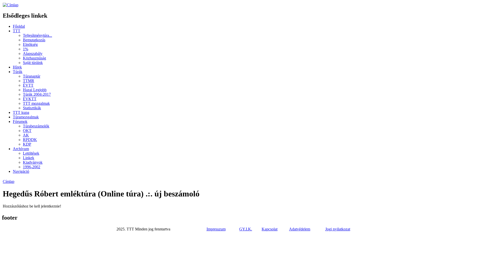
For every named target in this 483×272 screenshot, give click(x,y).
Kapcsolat (269, 229)
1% (25, 49)
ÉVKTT (29, 99)
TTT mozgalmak (36, 103)
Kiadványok (33, 162)
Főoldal (19, 26)
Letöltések (31, 153)
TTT (16, 31)
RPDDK (30, 140)
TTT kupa (21, 112)
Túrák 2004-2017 (37, 94)
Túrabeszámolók (36, 126)
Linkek (28, 158)
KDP (27, 144)
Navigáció (21, 171)
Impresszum (216, 229)
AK (26, 135)
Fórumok (20, 121)
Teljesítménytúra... (37, 35)
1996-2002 (31, 167)
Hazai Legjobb (35, 90)
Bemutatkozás (34, 40)
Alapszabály (33, 53)
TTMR (28, 81)
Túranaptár (31, 76)
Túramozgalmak (26, 117)
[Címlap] (10, 5)
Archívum (21, 149)
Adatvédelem (299, 229)
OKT (27, 130)
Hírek (17, 67)
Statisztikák (32, 108)
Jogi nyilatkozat (337, 229)
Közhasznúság (34, 58)
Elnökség (30, 44)
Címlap (8, 181)
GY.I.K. (245, 229)
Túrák (17, 72)
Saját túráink (33, 62)
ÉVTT (28, 85)
